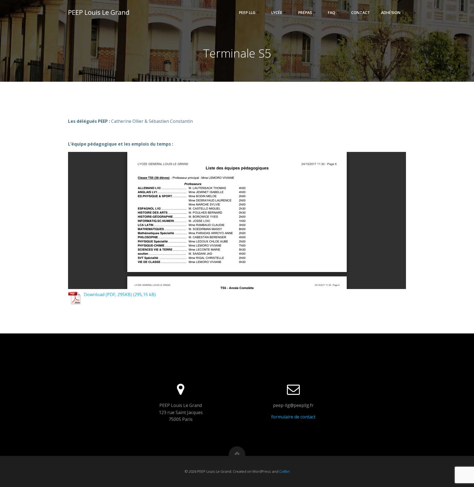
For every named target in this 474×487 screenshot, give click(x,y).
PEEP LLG (247, 12)
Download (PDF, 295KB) (108, 294)
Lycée (276, 12)
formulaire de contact (293, 417)
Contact (360, 12)
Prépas (305, 12)
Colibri (284, 471)
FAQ (331, 12)
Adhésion (390, 12)
